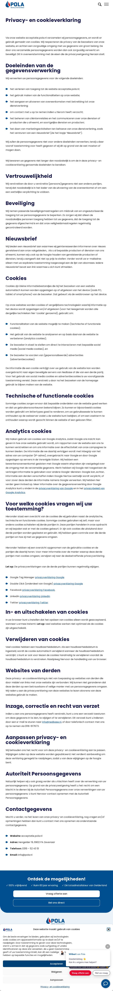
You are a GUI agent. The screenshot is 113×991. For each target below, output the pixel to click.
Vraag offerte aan (56, 893)
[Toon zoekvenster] (99, 4)
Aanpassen (56, 979)
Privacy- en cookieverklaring (55, 986)
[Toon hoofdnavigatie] (108, 4)
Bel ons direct (56, 902)
